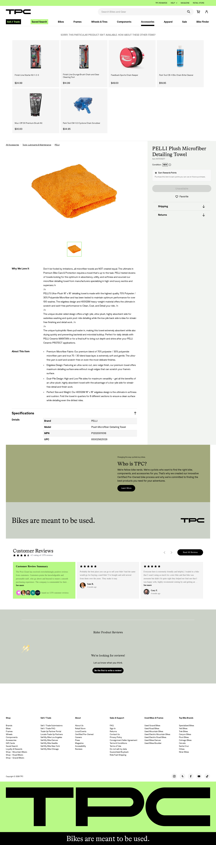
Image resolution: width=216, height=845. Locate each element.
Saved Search (39, 21)
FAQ (112, 725)
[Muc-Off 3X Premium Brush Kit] (36, 105)
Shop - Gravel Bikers (15, 758)
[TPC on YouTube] (199, 776)
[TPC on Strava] (182, 776)
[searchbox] (141, 11)
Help (173, 3)
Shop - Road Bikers (14, 755)
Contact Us (115, 734)
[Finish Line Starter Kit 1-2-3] (36, 57)
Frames (77, 21)
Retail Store (198, 3)
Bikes (61, 21)
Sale (184, 21)
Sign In (113, 728)
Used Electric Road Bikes (155, 737)
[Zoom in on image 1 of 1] (74, 192)
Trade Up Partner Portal (51, 731)
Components (124, 21)
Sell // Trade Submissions (51, 725)
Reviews (78, 749)
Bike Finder (202, 21)
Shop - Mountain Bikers (16, 752)
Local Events (80, 731)
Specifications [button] (23, 413)
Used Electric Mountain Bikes (157, 734)
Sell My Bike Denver (49, 740)
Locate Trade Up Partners (52, 734)
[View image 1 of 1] (74, 249)
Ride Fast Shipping (118, 755)
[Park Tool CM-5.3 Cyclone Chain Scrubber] (84, 105)
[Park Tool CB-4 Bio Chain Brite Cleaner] (180, 57)
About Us (79, 725)
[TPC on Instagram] (174, 776)
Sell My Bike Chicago (50, 749)
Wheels (9, 734)
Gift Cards (10, 743)
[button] (206, 11)
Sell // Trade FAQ (48, 728)
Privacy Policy (116, 737)
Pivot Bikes (184, 737)
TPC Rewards (161, 3)
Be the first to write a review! (108, 670)
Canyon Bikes (185, 734)
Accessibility (80, 746)
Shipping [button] (163, 206)
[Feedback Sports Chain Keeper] (132, 57)
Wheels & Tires (99, 21)
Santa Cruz (184, 746)
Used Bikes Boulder (152, 743)
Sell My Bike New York (50, 746)
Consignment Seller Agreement (123, 740)
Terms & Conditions (118, 743)
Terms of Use (115, 746)
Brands (9, 725)
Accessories (147, 21)
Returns (113, 731)
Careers (78, 737)
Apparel (168, 21)
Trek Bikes (183, 731)
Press (77, 740)
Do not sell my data (118, 749)
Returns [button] (162, 215)
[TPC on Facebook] (191, 776)
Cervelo (182, 743)
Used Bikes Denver (152, 740)
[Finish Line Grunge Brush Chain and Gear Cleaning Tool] (84, 57)
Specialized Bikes (186, 725)
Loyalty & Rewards (14, 749)
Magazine (185, 3)
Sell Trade (13, 21)
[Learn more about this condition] (169, 164)
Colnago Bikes (185, 740)
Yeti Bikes (183, 728)
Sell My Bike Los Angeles (51, 737)
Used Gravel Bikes (152, 725)
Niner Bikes (184, 752)
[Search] (188, 12)
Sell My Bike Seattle (49, 743)
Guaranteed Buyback (119, 752)
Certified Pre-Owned (84, 734)
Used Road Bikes (151, 728)
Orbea (181, 749)
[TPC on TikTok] (207, 776)
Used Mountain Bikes (153, 731)
